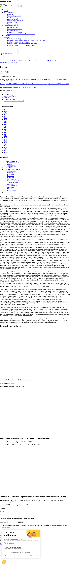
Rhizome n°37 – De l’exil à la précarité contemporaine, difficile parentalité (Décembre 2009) (42, 84)
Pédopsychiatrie (11, 190)
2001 (5, 150)
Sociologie (10, 184)
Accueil (6, 11)
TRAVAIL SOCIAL (9, 192)
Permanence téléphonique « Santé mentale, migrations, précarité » (26, 40)
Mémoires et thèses (9, 99)
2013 (5, 131)
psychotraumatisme (13, 87)
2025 (5, 111)
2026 (5, 109)
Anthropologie (11, 171)
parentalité (22, 87)
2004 (5, 145)
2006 (5, 142)
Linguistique (10, 172)
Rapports (6, 97)
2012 (5, 132)
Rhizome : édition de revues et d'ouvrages (30, 61)
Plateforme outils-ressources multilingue (18, 42)
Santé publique (11, 179)
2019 (5, 121)
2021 (5, 118)
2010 (5, 136)
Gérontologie (11, 187)
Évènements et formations (11, 25)
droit (26, 87)
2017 (5, 124)
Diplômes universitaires (14, 30)
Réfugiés (9, 164)
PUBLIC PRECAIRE (10, 166)
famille (35, 87)
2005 (5, 144)
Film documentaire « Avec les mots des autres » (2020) (23, 45)
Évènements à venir (13, 27)
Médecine (10, 189)
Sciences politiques (12, 182)
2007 (5, 141)
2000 (5, 152)
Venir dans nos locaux (13, 24)
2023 (5, 114)
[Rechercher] (18, 4)
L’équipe (9, 17)
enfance (30, 87)
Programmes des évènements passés (14, 101)
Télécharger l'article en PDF (8, 84)
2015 (5, 127)
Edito (1, 55)
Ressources (7, 37)
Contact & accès (12, 22)
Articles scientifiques (10, 96)
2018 (5, 123)
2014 (5, 129)
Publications (7, 35)
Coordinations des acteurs (14, 29)
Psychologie (10, 177)
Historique (10, 14)
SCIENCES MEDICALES (12, 185)
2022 (5, 116)
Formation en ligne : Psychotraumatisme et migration (22, 43)
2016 (5, 126)
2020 (5, 119)
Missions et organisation (14, 16)
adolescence (3, 87)
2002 (5, 149)
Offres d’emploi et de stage (15, 20)
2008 (5, 139)
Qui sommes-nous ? (9, 12)
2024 (5, 113)
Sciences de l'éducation (14, 181)
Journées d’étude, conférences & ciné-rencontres (21, 34)
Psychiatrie (10, 176)
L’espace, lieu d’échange (14, 39)
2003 (5, 147)
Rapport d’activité (12, 19)
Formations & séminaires (14, 32)
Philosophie (10, 174)
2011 (5, 134)
